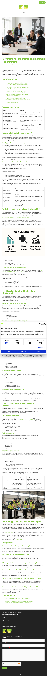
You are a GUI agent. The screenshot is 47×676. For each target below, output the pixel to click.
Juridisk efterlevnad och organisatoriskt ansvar (16, 88)
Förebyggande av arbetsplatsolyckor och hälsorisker (18, 87)
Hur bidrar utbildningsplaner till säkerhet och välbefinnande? (17, 90)
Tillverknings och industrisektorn (13, 101)
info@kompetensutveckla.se (9, 626)
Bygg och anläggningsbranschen (13, 103)
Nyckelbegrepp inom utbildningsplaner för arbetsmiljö (16, 94)
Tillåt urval (23, 351)
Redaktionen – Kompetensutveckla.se (12, 64)
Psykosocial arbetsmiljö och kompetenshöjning (16, 91)
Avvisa (8, 351)
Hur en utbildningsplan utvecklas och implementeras (17, 84)
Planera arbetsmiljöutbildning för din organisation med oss (17, 598)
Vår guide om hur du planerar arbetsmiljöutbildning (28, 167)
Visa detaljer (40, 347)
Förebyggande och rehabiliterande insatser (16, 98)
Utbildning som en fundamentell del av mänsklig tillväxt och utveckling (16, 373)
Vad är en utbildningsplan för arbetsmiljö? (14, 81)
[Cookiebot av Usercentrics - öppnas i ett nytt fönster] (40, 324)
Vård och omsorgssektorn (12, 102)
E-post (4, 642)
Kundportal (42, 2)
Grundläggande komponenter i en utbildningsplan (17, 83)
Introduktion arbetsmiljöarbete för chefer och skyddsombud (18, 602)
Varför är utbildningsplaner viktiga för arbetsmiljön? (16, 86)
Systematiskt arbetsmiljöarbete (13, 95)
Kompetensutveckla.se (9, 532)
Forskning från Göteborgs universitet (28, 419)
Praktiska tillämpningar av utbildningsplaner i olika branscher (17, 99)
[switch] (17, 343)
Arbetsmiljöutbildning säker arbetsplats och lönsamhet (16, 599)
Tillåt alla (38, 351)
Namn (4, 637)
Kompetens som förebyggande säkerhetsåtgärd (17, 92)
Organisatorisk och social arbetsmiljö (14, 97)
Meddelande (6, 648)
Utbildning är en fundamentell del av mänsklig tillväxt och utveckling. (19, 601)
